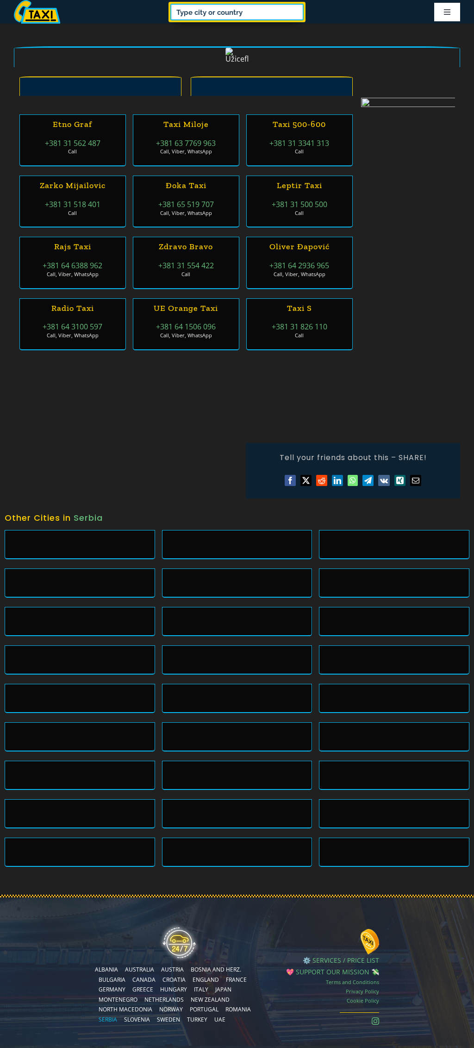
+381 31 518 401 (72, 204)
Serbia (88, 518)
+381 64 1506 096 (186, 327)
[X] (306, 480)
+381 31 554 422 (186, 265)
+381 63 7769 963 (186, 143)
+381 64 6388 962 (72, 265)
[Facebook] (290, 480)
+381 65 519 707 (186, 204)
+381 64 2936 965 (299, 265)
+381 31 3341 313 (299, 143)
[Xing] (400, 480)
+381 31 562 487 (72, 143)
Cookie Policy (363, 1000)
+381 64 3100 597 (72, 327)
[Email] (416, 480)
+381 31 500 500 (299, 204)
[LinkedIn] (337, 480)
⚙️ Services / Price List (341, 960)
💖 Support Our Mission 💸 (332, 971)
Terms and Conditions (352, 982)
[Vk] (384, 480)
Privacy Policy (362, 991)
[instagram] (375, 1021)
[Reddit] (322, 480)
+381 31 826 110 (299, 327)
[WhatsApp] (352, 480)
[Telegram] (368, 480)
